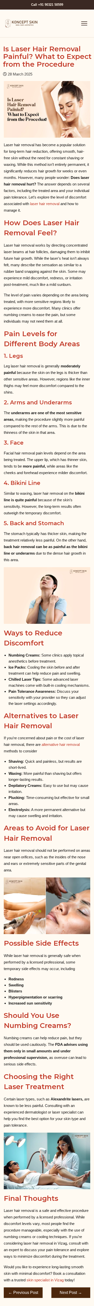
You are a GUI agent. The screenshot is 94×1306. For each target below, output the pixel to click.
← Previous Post (23, 1292)
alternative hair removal (61, 744)
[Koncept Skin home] (22, 23)
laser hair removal (44, 204)
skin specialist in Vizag (45, 1280)
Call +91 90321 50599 (47, 5)
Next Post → (71, 1292)
